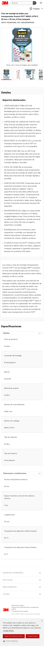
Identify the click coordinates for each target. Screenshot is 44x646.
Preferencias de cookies (20, 611)
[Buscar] (34, 3)
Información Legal (17, 605)
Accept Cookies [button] (32, 636)
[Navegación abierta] (41, 3)
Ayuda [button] (6, 594)
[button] (10, 641)
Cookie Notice (8, 631)
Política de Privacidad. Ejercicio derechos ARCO (24, 608)
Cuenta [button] (36, 9)
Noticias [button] (8, 580)
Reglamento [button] (10, 587)
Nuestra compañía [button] (13, 573)
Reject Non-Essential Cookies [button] (14, 636)
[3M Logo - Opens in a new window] (5, 3)
